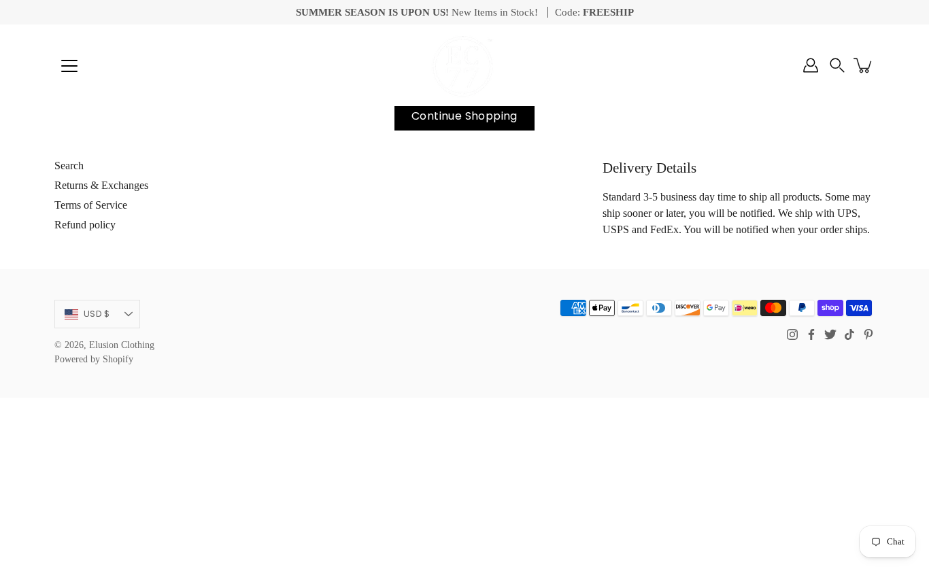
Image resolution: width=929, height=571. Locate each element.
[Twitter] (830, 334)
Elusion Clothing (121, 345)
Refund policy (85, 224)
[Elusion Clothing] (464, 65)
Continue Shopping (464, 116)
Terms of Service (90, 205)
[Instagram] (792, 334)
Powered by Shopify (93, 359)
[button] (837, 65)
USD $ (96, 313)
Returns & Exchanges (101, 185)
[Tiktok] (849, 334)
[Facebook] (811, 334)
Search (69, 165)
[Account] (811, 65)
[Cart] (864, 65)
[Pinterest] (868, 334)
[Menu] (69, 66)
